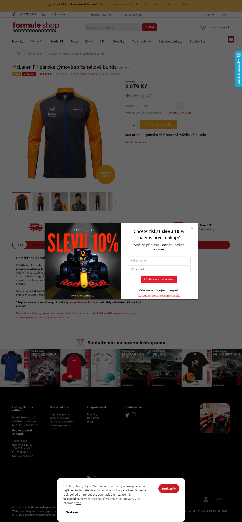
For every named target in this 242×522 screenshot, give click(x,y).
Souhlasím (168, 488)
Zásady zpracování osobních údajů (158, 295)
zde (78, 503)
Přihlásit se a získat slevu (159, 279)
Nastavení (73, 512)
